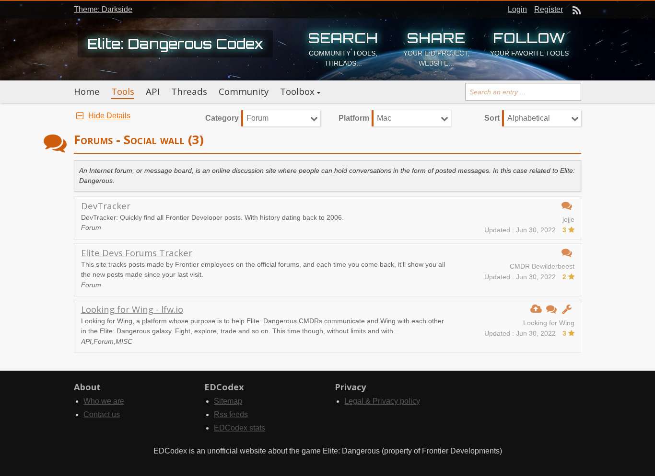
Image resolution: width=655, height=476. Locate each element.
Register (548, 9)
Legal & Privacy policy (382, 401)
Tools (122, 91)
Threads (189, 91)
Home (87, 91)
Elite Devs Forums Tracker (136, 253)
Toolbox (297, 91)
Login (517, 9)
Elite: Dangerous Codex (175, 43)
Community (244, 91)
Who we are (103, 401)
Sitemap (228, 401)
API (153, 91)
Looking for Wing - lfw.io (132, 309)
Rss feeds (231, 414)
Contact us (101, 414)
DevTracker (105, 206)
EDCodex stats (239, 428)
